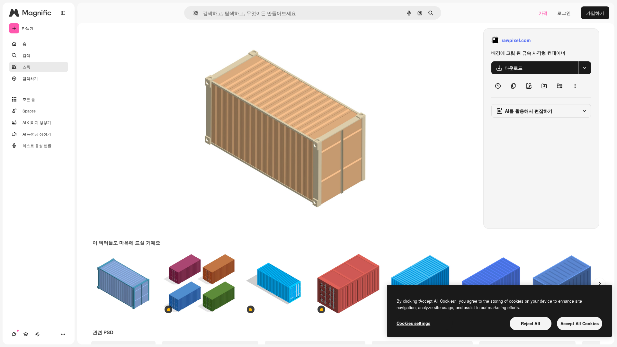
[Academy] (26, 334)
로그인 (564, 13)
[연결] (14, 334)
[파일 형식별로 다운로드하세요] (584, 67)
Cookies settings (413, 323)
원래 (222, 40)
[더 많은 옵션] (574, 85)
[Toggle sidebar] (63, 13)
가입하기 (595, 13)
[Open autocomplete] (193, 13)
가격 (543, 13)
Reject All (530, 323)
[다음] (599, 284)
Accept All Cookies (579, 323)
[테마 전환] (37, 334)
